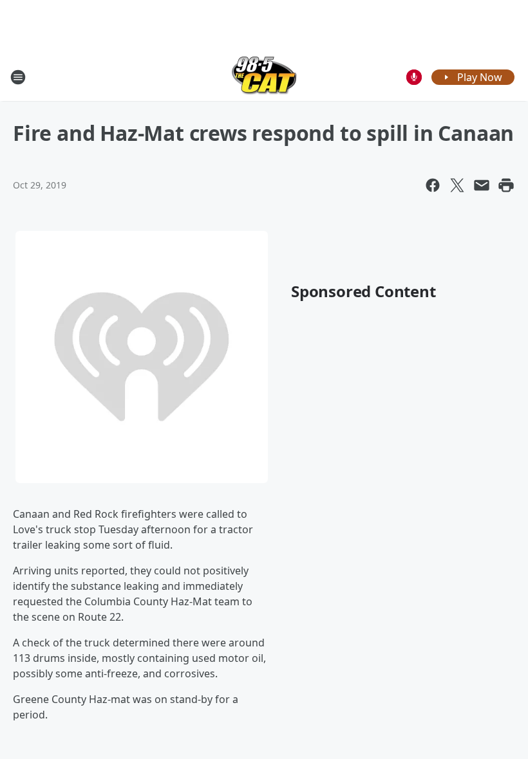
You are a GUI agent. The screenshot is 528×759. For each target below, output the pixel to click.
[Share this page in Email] (482, 185)
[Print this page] (506, 185)
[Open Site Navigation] (18, 77)
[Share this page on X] (457, 185)
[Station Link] (264, 77)
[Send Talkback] (414, 77)
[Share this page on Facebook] (433, 185)
